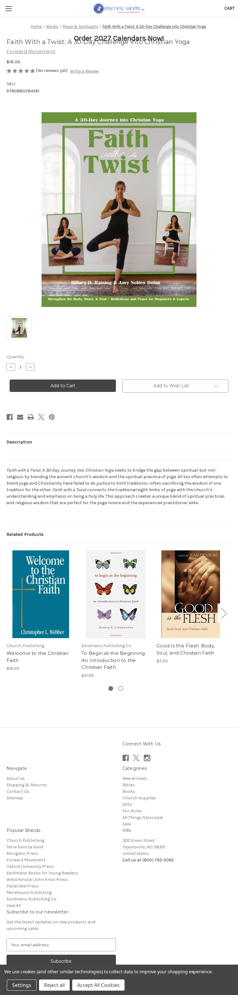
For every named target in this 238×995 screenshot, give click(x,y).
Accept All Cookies (98, 985)
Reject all (54, 985)
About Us (16, 778)
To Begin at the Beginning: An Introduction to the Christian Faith (114, 660)
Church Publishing (25, 840)
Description (19, 442)
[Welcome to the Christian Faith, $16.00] (40, 594)
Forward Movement (26, 860)
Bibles (128, 785)
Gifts (127, 804)
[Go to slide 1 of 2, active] (110, 688)
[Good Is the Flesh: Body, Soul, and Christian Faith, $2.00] (190, 594)
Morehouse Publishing (29, 892)
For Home (132, 811)
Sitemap (15, 798)
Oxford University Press (30, 866)
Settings (21, 985)
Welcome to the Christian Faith (37, 656)
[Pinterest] (52, 417)
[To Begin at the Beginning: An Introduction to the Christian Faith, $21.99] (115, 594)
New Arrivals (134, 778)
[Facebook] (10, 417)
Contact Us (18, 791)
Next (224, 612)
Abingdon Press (22, 853)
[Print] (31, 417)
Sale (126, 824)
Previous (8, 612)
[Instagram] (147, 758)
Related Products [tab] (25, 534)
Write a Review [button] (84, 71)
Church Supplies (139, 798)
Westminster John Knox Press (37, 879)
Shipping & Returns (27, 785)
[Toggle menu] (8, 8)
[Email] (20, 417)
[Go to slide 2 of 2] (120, 688)
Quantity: (16, 356)
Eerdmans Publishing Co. (32, 899)
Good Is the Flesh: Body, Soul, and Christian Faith (185, 649)
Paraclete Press (23, 886)
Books (128, 791)
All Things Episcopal (142, 817)
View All (14, 905)
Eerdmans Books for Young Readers (42, 873)
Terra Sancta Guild (25, 847)
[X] (41, 417)
